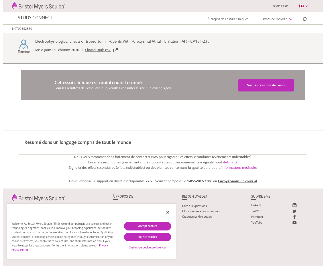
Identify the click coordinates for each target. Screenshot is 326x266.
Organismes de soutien (197, 216)
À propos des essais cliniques (228, 19)
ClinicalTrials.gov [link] (98, 50)
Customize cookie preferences (148, 247)
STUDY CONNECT (35, 18)
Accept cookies (147, 226)
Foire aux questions (194, 206)
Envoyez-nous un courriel (237, 181)
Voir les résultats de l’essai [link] (266, 85)
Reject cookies (147, 237)
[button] (304, 20)
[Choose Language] (303, 6)
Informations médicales (239, 168)
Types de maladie (275, 19)
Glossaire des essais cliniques (201, 211)
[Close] (168, 212)
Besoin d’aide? (281, 6)
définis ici (230, 162)
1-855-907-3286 (199, 181)
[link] (38, 197)
